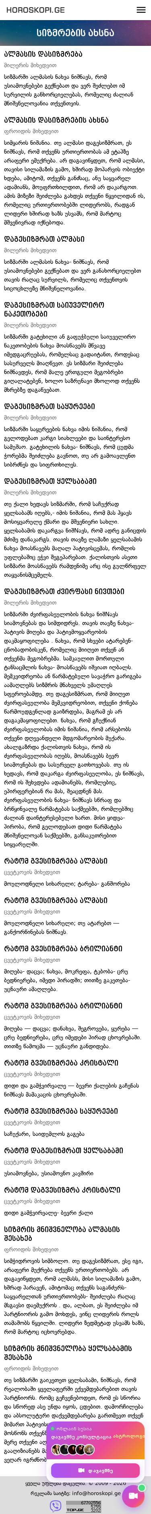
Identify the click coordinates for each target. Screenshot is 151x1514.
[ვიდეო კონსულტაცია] (133, 1496)
